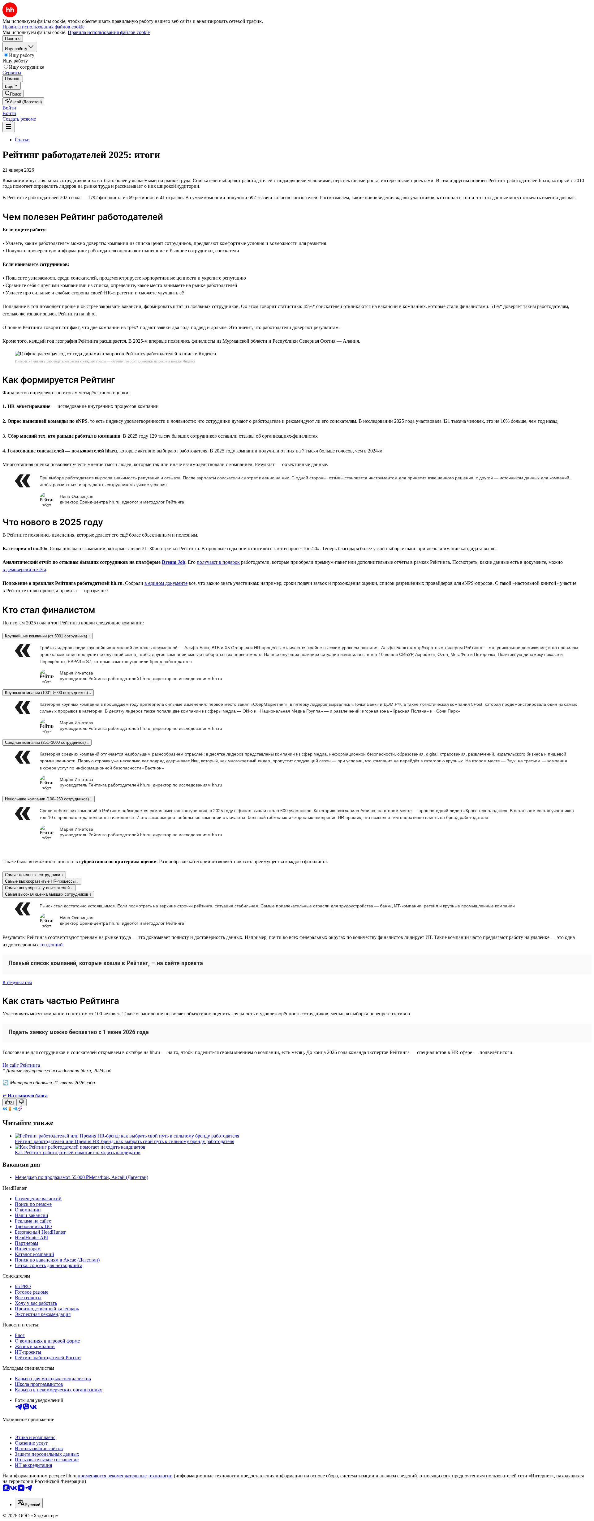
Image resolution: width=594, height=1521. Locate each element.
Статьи (22, 139)
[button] (9, 107)
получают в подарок (218, 562)
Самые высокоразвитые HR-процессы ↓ (42, 881)
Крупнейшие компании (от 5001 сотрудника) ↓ (47, 636)
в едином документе (165, 583)
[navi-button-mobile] (8, 127)
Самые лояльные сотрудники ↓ (34, 874)
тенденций (51, 944)
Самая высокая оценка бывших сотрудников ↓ (48, 894)
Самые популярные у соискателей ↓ (39, 887)
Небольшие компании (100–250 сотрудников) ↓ (48, 799)
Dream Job (173, 562)
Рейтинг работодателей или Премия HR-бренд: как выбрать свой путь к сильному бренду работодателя (124, 1141)
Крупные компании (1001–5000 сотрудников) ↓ (48, 692)
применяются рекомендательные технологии (125, 1475)
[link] (13, 93)
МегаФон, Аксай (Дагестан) (118, 1177)
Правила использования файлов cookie (109, 32)
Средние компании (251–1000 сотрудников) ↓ (47, 742)
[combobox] (29, 1503)
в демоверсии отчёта (24, 569)
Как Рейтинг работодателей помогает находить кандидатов (77, 1152)
